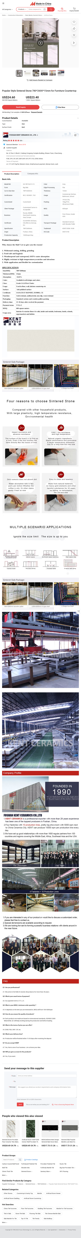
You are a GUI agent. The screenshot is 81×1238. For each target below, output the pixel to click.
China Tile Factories (10, 1208)
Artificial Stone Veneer (53, 1193)
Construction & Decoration (15, 15)
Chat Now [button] (61, 107)
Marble (39, 1193)
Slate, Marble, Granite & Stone (33, 15)
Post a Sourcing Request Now (63, 1104)
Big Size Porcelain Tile (67, 1168)
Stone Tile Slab (20, 1213)
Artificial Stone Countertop (32, 1198)
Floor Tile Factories (27, 1208)
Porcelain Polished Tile (47, 1164)
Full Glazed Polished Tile (29, 1164)
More (4, 1222)
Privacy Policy (72, 1230)
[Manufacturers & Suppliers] (40, 4)
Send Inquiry (21, 107)
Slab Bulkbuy (48, 1219)
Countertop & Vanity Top (25, 1193)
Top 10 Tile (24, 1219)
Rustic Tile (63, 1164)
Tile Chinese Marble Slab (53, 1213)
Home (4, 15)
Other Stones (8, 1193)
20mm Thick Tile (7, 1171)
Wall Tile (4, 1168)
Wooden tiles (25, 1168)
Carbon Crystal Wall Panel (10, 1164)
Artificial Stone (48, 15)
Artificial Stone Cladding (11, 1198)
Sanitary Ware (45, 1171)
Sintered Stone (26, 1171)
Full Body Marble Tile (47, 1168)
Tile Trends (35, 1219)
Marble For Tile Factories (64, 1208)
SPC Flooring (64, 1171)
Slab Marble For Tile (10, 1219)
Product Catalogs (32, 1160)
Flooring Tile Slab (34, 1213)
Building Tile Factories (45, 1208)
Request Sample (36, 112)
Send (20, 1104)
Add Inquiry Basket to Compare (40, 80)
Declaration (62, 1230)
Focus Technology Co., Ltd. (26, 1230)
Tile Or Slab (7, 1213)
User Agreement (52, 1230)
